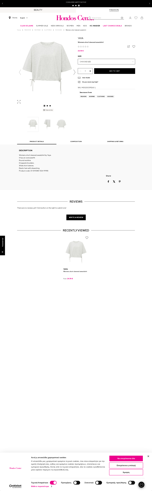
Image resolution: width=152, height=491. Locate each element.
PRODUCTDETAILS (37, 141)
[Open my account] (130, 17)
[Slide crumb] (44, 106)
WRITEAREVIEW (76, 217)
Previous (3, 3)
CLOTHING (100, 96)
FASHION (83, 96)
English (22, 18)
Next (148, 3)
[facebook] (108, 181)
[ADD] (90, 71)
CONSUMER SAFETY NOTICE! (76, 2)
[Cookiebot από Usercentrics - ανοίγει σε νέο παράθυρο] (15, 486)
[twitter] (114, 181)
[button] (90, 18)
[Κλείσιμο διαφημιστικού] (148, 456)
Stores (14, 18)
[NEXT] (74, 72)
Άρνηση (126, 472)
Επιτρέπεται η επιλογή (126, 465)
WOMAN (92, 96)
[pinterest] (119, 181)
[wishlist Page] (136, 17)
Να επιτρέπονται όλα (126, 458)
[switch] (76, 483)
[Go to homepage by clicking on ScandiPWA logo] (76, 17)
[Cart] (141, 17)
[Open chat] (141, 485)
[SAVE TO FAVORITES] (133, 46)
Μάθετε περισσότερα (40, 486)
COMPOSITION (76, 141)
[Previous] (20, 72)
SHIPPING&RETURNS (115, 141)
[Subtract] (80, 71)
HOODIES (110, 96)
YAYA (80, 38)
